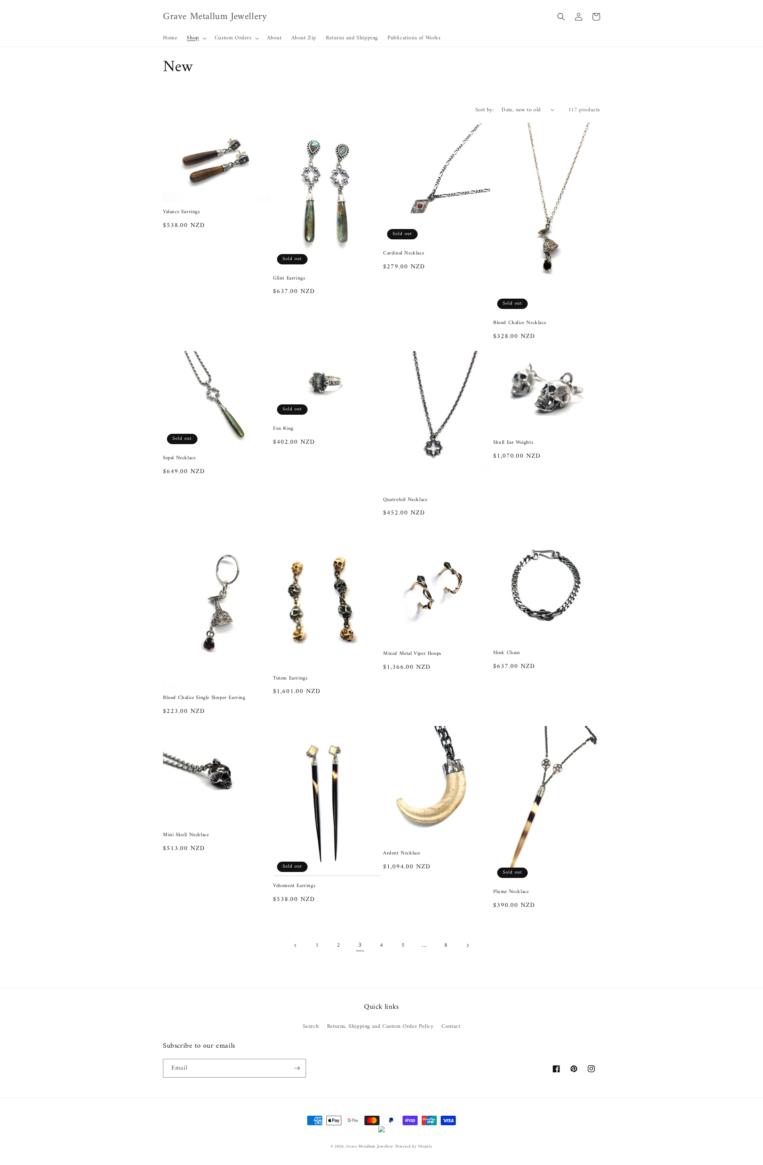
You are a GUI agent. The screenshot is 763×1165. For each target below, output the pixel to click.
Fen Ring (283, 428)
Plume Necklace (511, 892)
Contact (451, 1026)
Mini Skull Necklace (186, 835)
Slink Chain (506, 653)
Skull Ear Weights (513, 442)
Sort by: (484, 110)
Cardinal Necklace (403, 253)
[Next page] (467, 945)
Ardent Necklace (401, 853)
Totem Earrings (290, 678)
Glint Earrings (289, 278)
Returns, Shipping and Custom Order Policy (380, 1026)
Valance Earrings (181, 212)
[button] (195, 38)
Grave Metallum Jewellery (369, 1146)
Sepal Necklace (179, 458)
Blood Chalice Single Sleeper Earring (204, 698)
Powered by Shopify (414, 1146)
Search (311, 1026)
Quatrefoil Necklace (405, 500)
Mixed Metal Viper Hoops (412, 653)
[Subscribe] (297, 1068)
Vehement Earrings (294, 886)
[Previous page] (295, 945)
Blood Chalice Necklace (519, 323)
